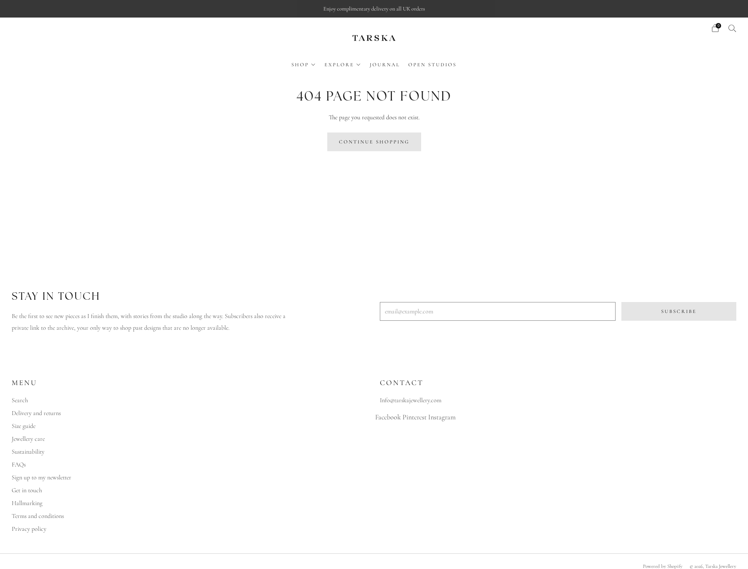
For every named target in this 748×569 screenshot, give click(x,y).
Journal (385, 65)
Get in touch (27, 490)
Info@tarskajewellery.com (410, 400)
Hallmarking (27, 503)
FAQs (19, 464)
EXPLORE (339, 65)
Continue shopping (374, 142)
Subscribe (679, 311)
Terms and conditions (38, 516)
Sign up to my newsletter (41, 477)
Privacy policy (29, 529)
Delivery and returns (36, 413)
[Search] (732, 28)
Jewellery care (28, 439)
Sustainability (28, 452)
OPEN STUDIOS (432, 65)
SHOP (300, 65)
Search (20, 400)
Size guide (23, 426)
